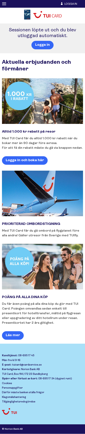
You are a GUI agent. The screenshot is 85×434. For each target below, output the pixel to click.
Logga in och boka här (25, 160)
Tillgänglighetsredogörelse (18, 401)
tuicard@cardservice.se (27, 365)
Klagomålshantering (14, 397)
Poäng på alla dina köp (25, 297)
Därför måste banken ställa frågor (23, 392)
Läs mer (13, 335)
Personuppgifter (12, 388)
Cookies (7, 383)
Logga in (42, 45)
